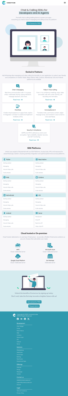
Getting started (7, 163)
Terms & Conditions (22, 391)
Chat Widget (20, 326)
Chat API (37, 220)
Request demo (34, 306)
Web (18, 333)
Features (19, 367)
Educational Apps (21, 361)
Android (19, 341)
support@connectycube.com (24, 382)
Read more (16, 99)
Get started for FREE (34, 302)
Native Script (20, 337)
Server (18, 344)
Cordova (19, 335)
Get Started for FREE (34, 23)
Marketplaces (20, 350)
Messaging (6, 166)
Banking (19, 356)
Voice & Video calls (8, 169)
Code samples (7, 172)
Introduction (38, 216)
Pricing (18, 369)
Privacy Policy (20, 393)
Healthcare (19, 352)
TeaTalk (19, 374)
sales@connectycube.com (23, 380)
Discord (19, 384)
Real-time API (38, 223)
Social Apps (20, 354)
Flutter (18, 328)
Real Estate (20, 359)
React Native (20, 330)
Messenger (19, 371)
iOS (18, 339)
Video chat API (39, 226)
